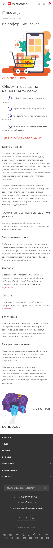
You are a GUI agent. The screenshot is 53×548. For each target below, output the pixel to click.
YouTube (33, 518)
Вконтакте (20, 518)
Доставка (7, 287)
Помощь (7, 477)
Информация (9, 470)
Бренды (6, 457)
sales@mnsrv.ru (28, 502)
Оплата (6, 308)
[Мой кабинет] (44, 4)
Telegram (26, 518)
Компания (8, 464)
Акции (5, 444)
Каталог (6, 437)
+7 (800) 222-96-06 (27, 497)
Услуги (6, 450)
